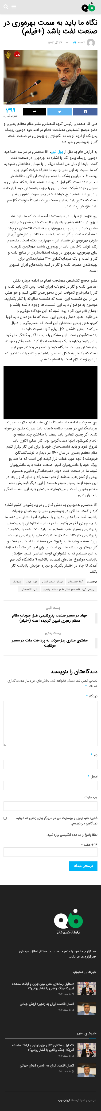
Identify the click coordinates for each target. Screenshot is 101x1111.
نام (93, 755)
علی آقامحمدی (29, 589)
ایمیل (92, 776)
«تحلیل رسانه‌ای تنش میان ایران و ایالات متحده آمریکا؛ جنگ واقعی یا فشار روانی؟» (43, 986)
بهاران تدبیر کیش (52, 581)
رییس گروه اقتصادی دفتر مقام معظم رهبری (68, 589)
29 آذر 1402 (55, 42)
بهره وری (32, 581)
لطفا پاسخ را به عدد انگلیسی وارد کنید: (72, 834)
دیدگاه (91, 696)
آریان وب (64, 1100)
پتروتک (17, 581)
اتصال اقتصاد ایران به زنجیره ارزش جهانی (47, 1004)
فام (74, 42)
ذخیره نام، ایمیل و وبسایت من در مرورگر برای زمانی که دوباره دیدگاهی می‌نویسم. (56, 820)
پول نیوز (57, 152)
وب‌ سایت (91, 797)
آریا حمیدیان (75, 581)
